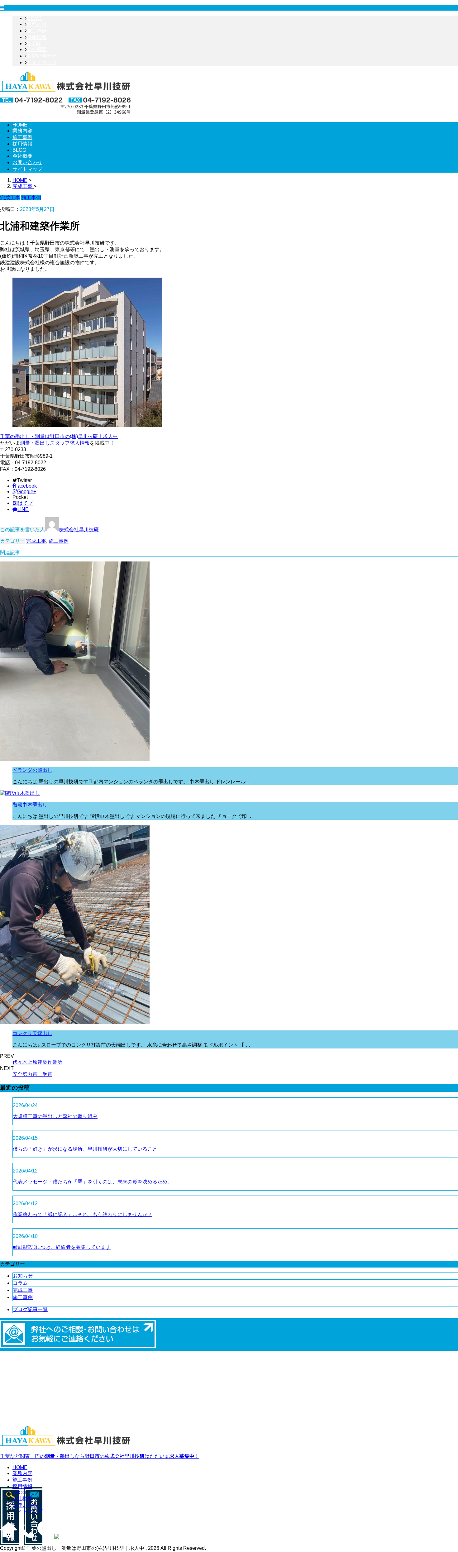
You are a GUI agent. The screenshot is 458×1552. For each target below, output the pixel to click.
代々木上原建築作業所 (37, 1062)
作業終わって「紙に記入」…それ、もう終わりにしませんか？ (82, 1214)
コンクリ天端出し (32, 1033)
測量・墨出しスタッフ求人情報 (55, 443)
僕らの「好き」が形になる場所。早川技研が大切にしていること (85, 1149)
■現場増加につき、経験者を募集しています (62, 1247)
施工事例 (37, 30)
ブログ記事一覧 (30, 1309)
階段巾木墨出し (29, 804)
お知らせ (23, 1275)
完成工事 (36, 541)
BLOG (34, 43)
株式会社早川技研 (79, 529)
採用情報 (37, 37)
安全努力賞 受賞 (32, 1074)
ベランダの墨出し (32, 770)
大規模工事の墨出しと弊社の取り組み (55, 1116)
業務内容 (37, 24)
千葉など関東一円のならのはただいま (99, 1456)
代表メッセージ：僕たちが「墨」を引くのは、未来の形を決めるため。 (92, 1181)
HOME (34, 18)
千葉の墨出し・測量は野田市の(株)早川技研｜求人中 (59, 436)
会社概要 (37, 49)
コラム (20, 1283)
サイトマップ (42, 62)
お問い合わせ (42, 56)
